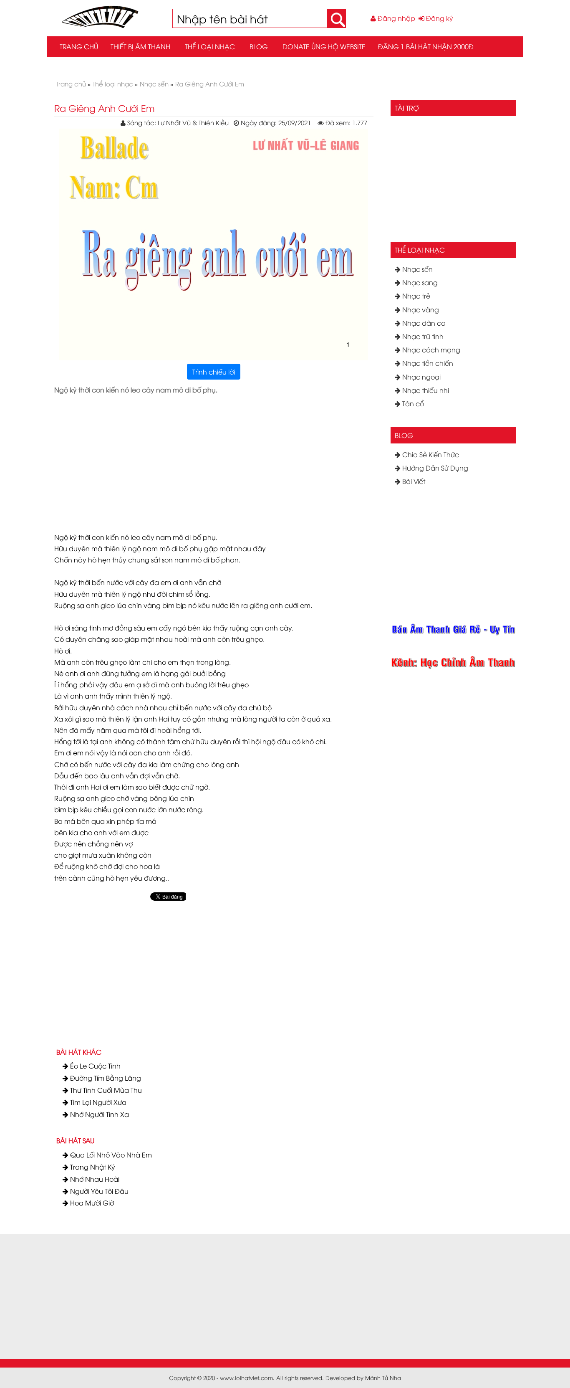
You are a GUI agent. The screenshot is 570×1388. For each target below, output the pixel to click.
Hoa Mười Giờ (91, 1202)
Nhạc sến (417, 269)
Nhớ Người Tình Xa (98, 1114)
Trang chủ (79, 46)
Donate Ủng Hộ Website (324, 46)
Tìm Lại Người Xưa (97, 1102)
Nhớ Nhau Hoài (93, 1178)
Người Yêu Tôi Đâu (98, 1191)
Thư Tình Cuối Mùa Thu (105, 1089)
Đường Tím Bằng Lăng (104, 1077)
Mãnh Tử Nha (383, 1377)
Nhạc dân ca (423, 322)
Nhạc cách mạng (430, 349)
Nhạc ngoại (421, 376)
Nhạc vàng (420, 309)
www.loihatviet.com (246, 1377)
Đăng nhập (395, 18)
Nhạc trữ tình (422, 336)
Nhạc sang (419, 282)
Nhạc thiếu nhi (425, 390)
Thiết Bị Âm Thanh (140, 46)
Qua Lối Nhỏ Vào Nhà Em (110, 1154)
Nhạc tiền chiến (427, 362)
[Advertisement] (298, 458)
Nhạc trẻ (415, 295)
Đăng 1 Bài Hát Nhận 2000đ (426, 46)
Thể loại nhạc (210, 46)
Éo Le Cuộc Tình (94, 1065)
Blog (259, 46)
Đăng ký (438, 18)
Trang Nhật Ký (91, 1166)
